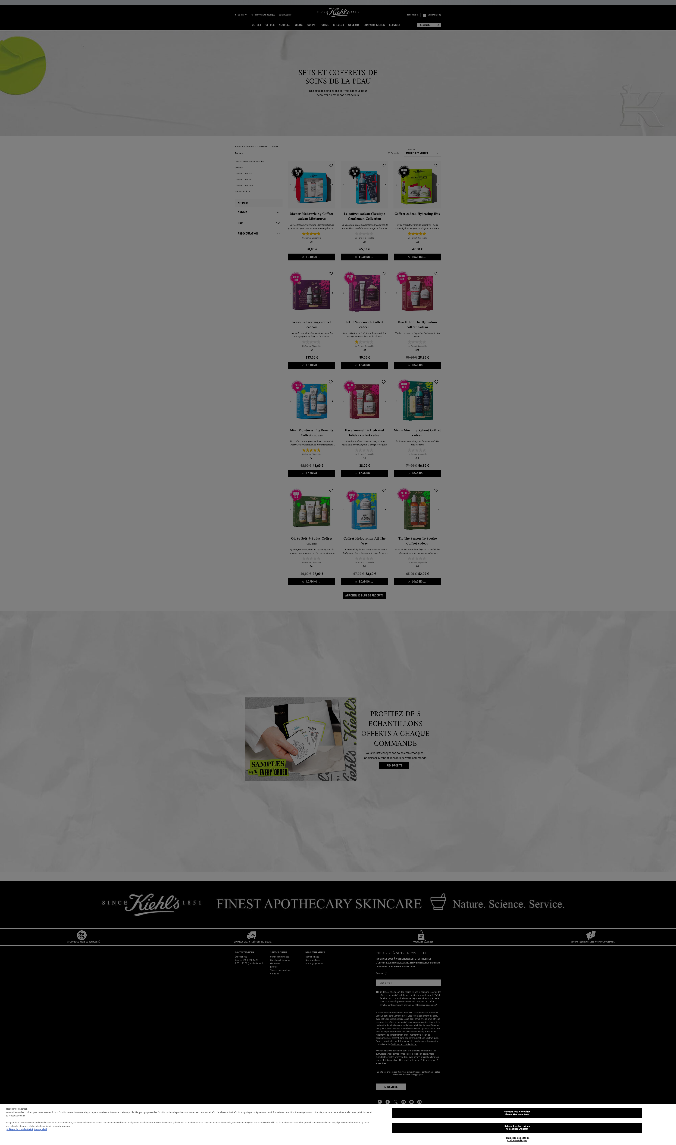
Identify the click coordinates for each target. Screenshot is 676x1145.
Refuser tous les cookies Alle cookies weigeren (517, 1127)
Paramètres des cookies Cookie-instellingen (517, 1139)
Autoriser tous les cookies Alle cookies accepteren (517, 1113)
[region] (338, 1124)
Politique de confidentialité (20, 1129)
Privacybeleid (40, 1129)
